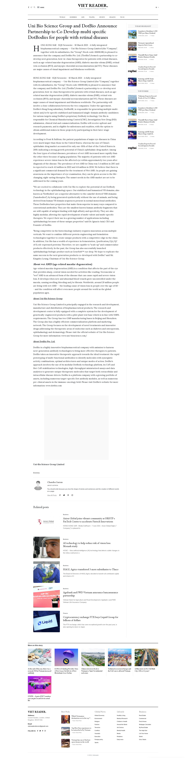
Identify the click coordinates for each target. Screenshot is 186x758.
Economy (36, 473)
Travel (92, 17)
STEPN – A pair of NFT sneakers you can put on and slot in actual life (39, 698)
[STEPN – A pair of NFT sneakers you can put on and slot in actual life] (39, 685)
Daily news (120, 739)
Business (73, 17)
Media (119, 733)
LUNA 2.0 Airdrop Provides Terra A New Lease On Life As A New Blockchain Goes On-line (66, 671)
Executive (97, 736)
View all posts (52, 495)
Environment (98, 718)
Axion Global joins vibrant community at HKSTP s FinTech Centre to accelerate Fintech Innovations (89, 520)
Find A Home (142, 721)
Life (82, 17)
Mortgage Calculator (145, 724)
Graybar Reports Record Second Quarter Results (146, 68)
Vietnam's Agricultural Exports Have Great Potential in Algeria (146, 45)
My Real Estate (143, 727)
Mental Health (121, 730)
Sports (102, 17)
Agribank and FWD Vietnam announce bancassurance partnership (90, 594)
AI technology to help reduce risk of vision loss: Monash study (87, 544)
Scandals (97, 733)
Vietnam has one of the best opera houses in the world (80, 741)
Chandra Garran (55, 482)
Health (112, 17)
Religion (97, 721)
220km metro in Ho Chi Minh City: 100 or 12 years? (145, 670)
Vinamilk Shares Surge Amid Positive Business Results (147, 56)
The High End (143, 730)
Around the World (122, 724)
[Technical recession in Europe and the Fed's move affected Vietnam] (119, 657)
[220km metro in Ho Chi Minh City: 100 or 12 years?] (146, 657)
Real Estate (142, 715)
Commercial (142, 718)
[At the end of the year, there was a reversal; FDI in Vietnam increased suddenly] (39, 657)
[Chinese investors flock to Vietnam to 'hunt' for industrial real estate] (93, 657)
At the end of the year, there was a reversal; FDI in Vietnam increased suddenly (39, 671)
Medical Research (122, 718)
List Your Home (143, 733)
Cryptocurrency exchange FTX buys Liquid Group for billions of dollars (90, 618)
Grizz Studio (142, 739)
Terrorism (97, 727)
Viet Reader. (93, 5)
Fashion (97, 724)
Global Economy (99, 715)
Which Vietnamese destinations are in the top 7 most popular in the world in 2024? (81, 719)
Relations (119, 736)
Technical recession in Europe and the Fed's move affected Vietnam (119, 670)
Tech (122, 17)
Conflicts (97, 730)
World (62, 17)
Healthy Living (121, 715)
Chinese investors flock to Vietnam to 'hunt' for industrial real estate (91, 671)
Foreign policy (99, 739)
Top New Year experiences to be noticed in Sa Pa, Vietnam (81, 729)
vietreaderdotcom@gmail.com (38, 726)
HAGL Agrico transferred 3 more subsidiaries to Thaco (90, 569)
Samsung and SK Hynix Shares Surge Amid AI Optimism (146, 81)
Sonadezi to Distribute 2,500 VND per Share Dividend (147, 32)
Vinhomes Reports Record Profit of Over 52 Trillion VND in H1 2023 (147, 98)
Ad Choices (120, 727)
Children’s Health (122, 721)
